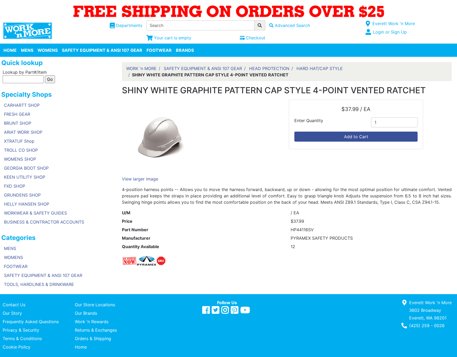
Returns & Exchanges (96, 330)
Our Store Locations (95, 304)
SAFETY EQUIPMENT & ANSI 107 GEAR (102, 50)
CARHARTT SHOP (22, 105)
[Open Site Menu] (368, 23)
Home (81, 347)
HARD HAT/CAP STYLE (319, 68)
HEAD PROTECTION (269, 68)
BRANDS (185, 50)
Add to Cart (356, 136)
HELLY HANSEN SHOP (26, 204)
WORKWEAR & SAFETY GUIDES (35, 213)
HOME (10, 50)
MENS (27, 50)
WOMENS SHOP (20, 159)
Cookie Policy (16, 347)
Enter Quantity (308, 120)
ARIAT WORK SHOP (23, 132)
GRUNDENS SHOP (22, 195)
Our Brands (86, 313)
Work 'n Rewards (91, 321)
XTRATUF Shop (19, 141)
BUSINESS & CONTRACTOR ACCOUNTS (44, 222)
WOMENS (48, 50)
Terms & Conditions (22, 338)
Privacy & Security (21, 330)
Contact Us (14, 304)
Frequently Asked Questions (31, 321)
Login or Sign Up (390, 32)
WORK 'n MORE (141, 68)
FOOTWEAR (159, 50)
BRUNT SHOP (17, 123)
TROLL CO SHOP (21, 150)
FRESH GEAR (17, 114)
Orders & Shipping (93, 338)
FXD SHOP (14, 186)
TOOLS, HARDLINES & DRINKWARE (39, 284)
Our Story (12, 313)
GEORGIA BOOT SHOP (26, 168)
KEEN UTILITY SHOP (24, 177)
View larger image (140, 179)
